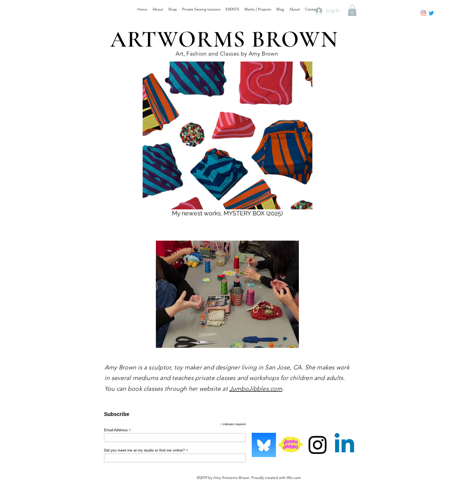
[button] (352, 10)
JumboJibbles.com (255, 388)
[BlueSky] (264, 445)
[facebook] (431, 13)
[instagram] (423, 13)
